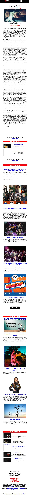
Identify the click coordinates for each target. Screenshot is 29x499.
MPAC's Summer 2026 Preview (15, 237)
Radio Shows (16, 494)
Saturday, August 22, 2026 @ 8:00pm (18, 152)
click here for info (15, 138)
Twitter (12, 488)
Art (2, 493)
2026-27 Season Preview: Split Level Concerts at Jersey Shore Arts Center (15, 209)
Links (12, 494)
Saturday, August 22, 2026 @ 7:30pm (18, 146)
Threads (20, 488)
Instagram (16, 488)
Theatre (17, 493)
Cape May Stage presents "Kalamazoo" (15, 297)
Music (14, 493)
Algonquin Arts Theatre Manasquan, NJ (18, 153)
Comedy (5, 493)
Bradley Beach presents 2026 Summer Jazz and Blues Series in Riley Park (15, 264)
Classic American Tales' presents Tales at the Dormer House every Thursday (15, 169)
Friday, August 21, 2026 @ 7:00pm (18, 435)
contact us (11, 486)
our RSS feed (14, 489)
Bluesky (23, 488)
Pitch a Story (8, 494)
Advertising (21, 493)
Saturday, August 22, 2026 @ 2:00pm (18, 454)
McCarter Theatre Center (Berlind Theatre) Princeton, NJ (18, 437)
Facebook (9, 488)
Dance (9, 493)
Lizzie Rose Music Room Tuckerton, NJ (18, 442)
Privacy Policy (22, 494)
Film (11, 493)
